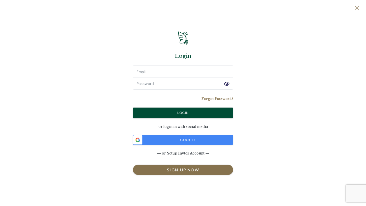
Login (183, 112)
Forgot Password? (217, 99)
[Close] (357, 8)
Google (187, 140)
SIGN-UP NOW (183, 169)
